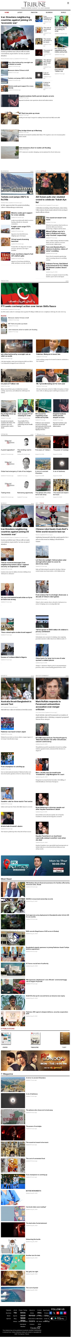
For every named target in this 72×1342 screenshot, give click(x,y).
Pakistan (34, 12)
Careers (32, 1324)
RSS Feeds (32, 1316)
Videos (15, 1321)
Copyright (46, 1316)
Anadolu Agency (9, 58)
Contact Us (32, 1321)
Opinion (8, 1318)
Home (7, 12)
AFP (2, 707)
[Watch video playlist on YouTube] (35, 865)
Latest (19, 12)
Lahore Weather (23, 1321)
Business (49, 12)
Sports (15, 1316)
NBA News (39, 1318)
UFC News (39, 1316)
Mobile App (46, 1321)
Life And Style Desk (41, 205)
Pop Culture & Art (40, 712)
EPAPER (47, 8)
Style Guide (46, 1310)
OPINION (4, 434)
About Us (32, 1310)
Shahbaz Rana (4, 202)
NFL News (39, 1321)
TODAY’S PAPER (26, 8)
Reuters (3, 58)
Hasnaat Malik (4, 309)
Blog (15, 1318)
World (63, 12)
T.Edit (15, 1313)
